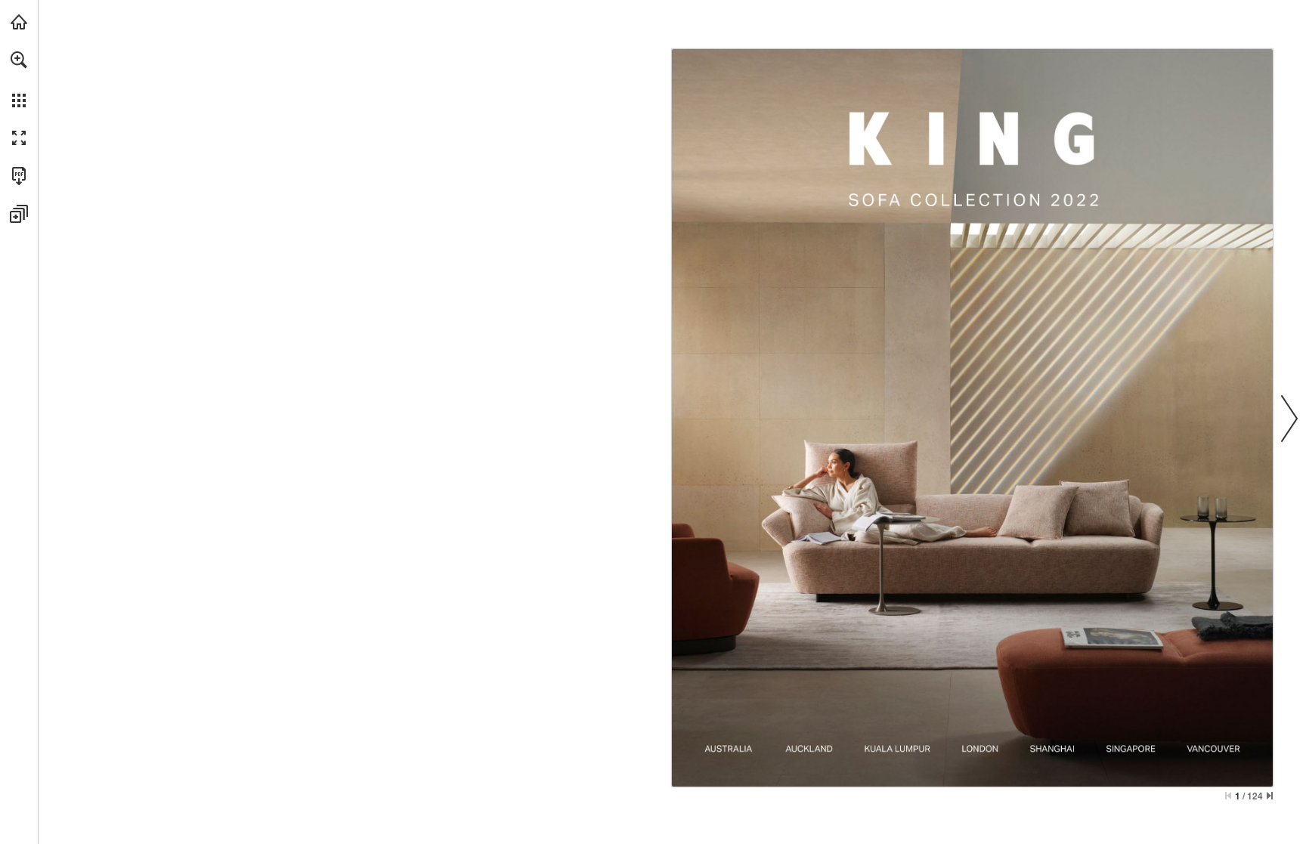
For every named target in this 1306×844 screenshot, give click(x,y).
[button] (19, 60)
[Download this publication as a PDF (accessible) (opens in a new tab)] (19, 176)
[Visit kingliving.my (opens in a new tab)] (19, 22)
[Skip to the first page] (1228, 795)
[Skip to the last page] (1270, 795)
